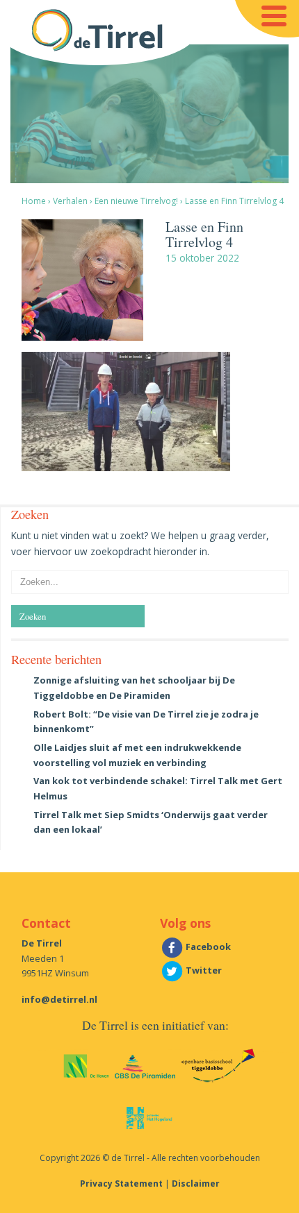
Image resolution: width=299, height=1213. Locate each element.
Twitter (203, 970)
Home (34, 201)
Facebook (207, 946)
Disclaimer (196, 1183)
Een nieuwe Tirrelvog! (136, 201)
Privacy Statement (121, 1183)
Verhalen (70, 201)
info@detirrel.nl (59, 999)
